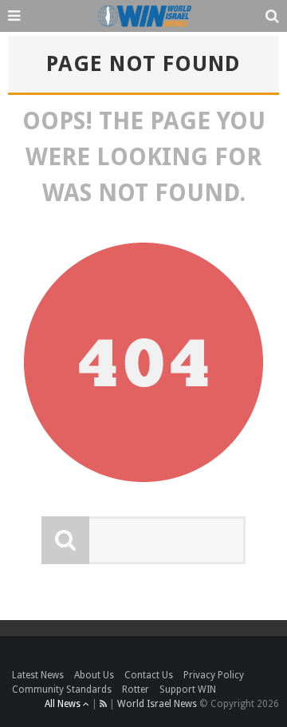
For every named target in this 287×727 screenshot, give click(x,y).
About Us (94, 675)
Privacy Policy (213, 675)
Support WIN (187, 689)
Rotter (135, 689)
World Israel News (157, 703)
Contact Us (148, 675)
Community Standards (62, 689)
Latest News (38, 675)
